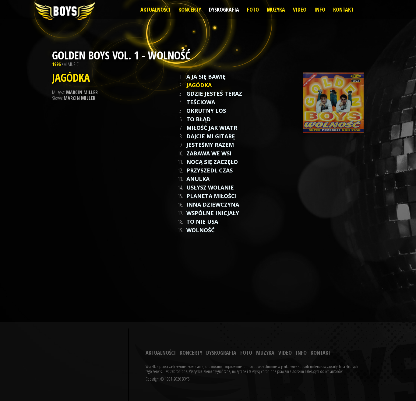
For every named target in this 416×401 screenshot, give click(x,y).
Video (299, 9)
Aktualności (155, 9)
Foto (253, 9)
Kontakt (343, 9)
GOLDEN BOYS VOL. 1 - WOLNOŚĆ (121, 55)
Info (319, 9)
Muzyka (276, 9)
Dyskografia (224, 9)
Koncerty (189, 9)
